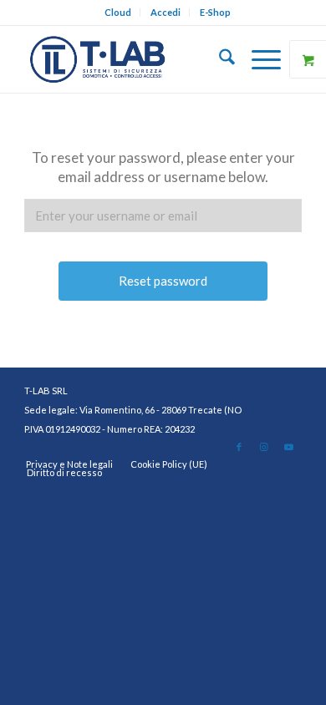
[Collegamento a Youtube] (289, 446)
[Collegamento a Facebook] (239, 446)
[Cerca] (218, 59)
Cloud (117, 12)
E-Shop (215, 12)
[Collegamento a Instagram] (264, 446)
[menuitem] (118, 12)
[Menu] (258, 59)
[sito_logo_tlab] (135, 59)
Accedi (165, 12)
